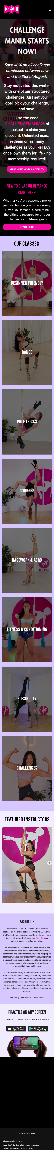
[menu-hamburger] (49, 9)
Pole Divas (41, 938)
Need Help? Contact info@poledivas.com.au (21, 1145)
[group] (27, 865)
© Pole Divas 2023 (27, 1134)
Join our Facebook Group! (13, 1141)
